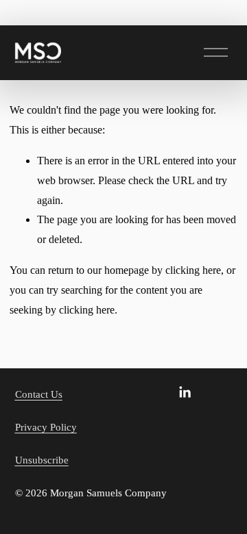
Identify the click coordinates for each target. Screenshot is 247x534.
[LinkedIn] (184, 392)
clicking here (193, 270)
